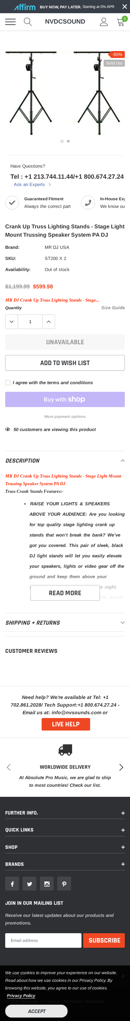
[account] (104, 21)
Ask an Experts (30, 184)
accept (36, 1011)
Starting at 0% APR (77, 7)
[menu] (10, 22)
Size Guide (113, 307)
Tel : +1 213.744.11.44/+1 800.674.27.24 (67, 176)
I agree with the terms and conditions (52, 382)
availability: (18, 269)
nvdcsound (65, 21)
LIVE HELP (66, 724)
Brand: (12, 247)
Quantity (13, 307)
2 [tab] (68, 141)
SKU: (10, 258)
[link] (12, 884)
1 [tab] (62, 141)
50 (16, 429)
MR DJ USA (57, 247)
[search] (28, 22)
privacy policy (21, 995)
